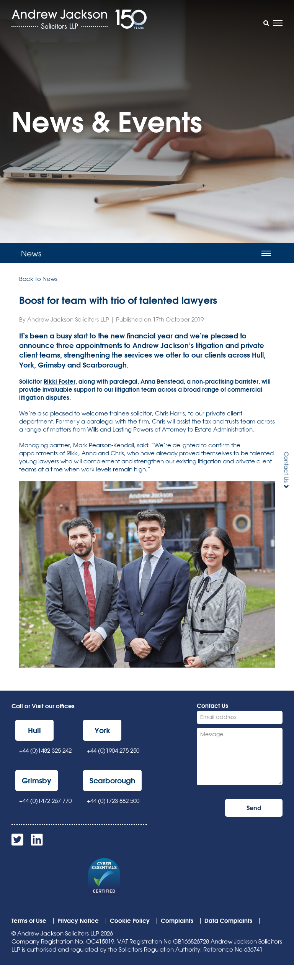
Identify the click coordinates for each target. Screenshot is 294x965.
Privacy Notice (78, 920)
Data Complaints (228, 920)
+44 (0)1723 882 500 (113, 800)
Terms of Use (28, 920)
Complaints (177, 920)
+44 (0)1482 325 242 (45, 750)
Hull (34, 730)
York (102, 730)
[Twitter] (17, 842)
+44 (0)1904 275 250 (113, 750)
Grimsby (36, 780)
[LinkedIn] (37, 842)
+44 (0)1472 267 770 (45, 800)
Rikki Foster (59, 381)
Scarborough (112, 780)
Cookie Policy (130, 920)
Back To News (38, 278)
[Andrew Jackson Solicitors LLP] (59, 19)
